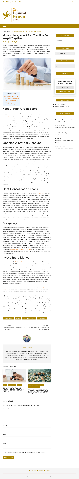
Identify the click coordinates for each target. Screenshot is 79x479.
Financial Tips (32, 387)
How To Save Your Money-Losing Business (64, 149)
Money (4, 385)
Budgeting (7, 102)
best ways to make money (22, 262)
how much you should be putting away (20, 249)
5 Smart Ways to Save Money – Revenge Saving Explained (13, 390)
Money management (29, 318)
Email (4, 434)
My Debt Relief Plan (60, 104)
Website (5, 443)
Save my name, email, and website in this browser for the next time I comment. (26, 452)
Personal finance (12, 385)
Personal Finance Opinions (62, 106)
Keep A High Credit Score (11, 96)
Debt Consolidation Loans (11, 100)
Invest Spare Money (9, 104)
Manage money (8, 318)
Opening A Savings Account (11, 98)
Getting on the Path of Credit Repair (65, 127)
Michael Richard (59, 146)
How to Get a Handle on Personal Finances (64, 141)
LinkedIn (48, 470)
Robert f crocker (59, 118)
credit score (8, 117)
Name (5, 426)
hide (14, 93)
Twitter (40, 470)
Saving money (42, 318)
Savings (19, 385)
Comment (6, 409)
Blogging (31, 385)
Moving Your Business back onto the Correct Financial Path (65, 121)
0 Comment (27, 42)
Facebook (33, 470)
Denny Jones (8, 42)
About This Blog (7, 2)
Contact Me (6, 5)
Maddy (56, 131)
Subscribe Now (64, 91)
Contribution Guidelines (18, 2)
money (18, 318)
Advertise (28, 2)
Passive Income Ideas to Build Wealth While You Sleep (38, 392)
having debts (40, 193)
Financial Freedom (39, 385)
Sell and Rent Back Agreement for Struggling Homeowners (64, 134)
